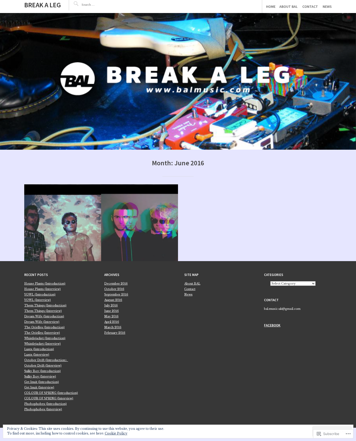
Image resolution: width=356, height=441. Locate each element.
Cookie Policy (116, 433)
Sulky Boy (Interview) (40, 376)
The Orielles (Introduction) (44, 327)
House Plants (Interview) (42, 289)
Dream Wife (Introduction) (44, 316)
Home (270, 6)
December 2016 (116, 283)
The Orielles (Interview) (42, 333)
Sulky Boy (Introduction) (42, 371)
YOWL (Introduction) (40, 294)
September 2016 (116, 294)
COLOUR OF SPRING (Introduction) (51, 393)
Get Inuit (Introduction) (41, 382)
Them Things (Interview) (43, 311)
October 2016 (114, 289)
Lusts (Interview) (36, 354)
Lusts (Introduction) (39, 349)
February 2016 (114, 333)
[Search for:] (97, 4)
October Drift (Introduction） (46, 360)
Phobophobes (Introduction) (45, 404)
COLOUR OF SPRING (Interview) (48, 398)
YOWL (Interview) (37, 300)
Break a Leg (42, 5)
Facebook (272, 325)
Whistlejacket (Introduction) (44, 338)
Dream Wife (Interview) (41, 322)
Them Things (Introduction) (45, 305)
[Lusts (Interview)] (139, 222)
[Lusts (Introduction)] (62, 222)
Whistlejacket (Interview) (42, 343)
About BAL (288, 6)
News (327, 6)
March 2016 (112, 327)
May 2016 (111, 316)
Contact (310, 6)
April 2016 (111, 322)
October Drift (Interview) (43, 365)
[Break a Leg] (178, 81)
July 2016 (111, 305)
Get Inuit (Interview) (39, 387)
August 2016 (113, 300)
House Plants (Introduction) (44, 283)
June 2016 (111, 311)
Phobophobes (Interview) (43, 409)
